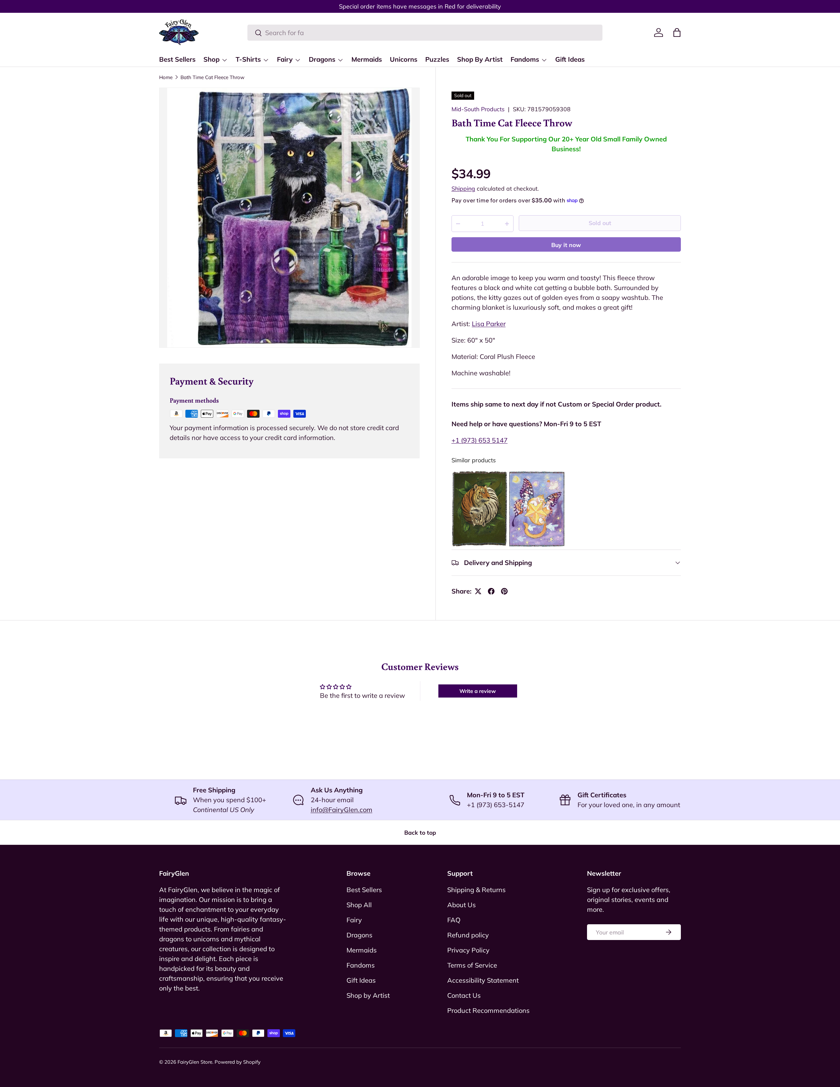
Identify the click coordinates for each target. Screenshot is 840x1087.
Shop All (359, 905)
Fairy (285, 59)
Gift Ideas (570, 59)
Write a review (477, 691)
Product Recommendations (488, 1010)
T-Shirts (248, 59)
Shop (211, 59)
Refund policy (468, 935)
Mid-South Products (478, 109)
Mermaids (366, 59)
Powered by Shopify (238, 1062)
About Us (461, 905)
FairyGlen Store (195, 1062)
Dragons (322, 59)
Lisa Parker (489, 324)
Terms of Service (472, 965)
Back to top (420, 832)
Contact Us (464, 995)
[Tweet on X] (478, 591)
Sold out (600, 222)
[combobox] (424, 33)
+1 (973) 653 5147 (480, 440)
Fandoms (525, 59)
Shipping (463, 188)
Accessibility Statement (483, 980)
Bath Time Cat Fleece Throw (212, 77)
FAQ (453, 920)
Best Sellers (177, 59)
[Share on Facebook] (491, 591)
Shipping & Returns (476, 890)
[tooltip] (480, 508)
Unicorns (403, 59)
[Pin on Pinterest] (504, 591)
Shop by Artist (368, 995)
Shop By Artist (480, 59)
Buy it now (566, 244)
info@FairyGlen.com (341, 809)
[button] (677, 32)
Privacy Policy (468, 950)
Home (166, 77)
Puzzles (437, 59)
